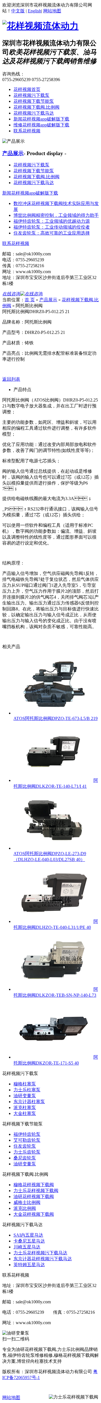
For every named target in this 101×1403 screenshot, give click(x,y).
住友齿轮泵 (24, 1146)
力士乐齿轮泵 (26, 1152)
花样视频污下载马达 (33, 113)
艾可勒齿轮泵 (26, 1140)
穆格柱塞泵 (24, 1083)
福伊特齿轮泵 (26, 1134)
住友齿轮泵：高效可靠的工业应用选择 (51, 233)
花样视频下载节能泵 (33, 101)
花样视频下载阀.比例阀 (36, 107)
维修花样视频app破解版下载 (41, 124)
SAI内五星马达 (28, 1235)
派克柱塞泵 (24, 1107)
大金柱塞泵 (24, 1113)
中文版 (18, 10)
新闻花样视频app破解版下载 (41, 119)
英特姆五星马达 (29, 1264)
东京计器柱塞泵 (29, 1101)
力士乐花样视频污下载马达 (40, 1252)
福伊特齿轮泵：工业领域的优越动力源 (51, 221)
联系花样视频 (26, 130)
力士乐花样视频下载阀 (35, 1190)
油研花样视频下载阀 (33, 1196)
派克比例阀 (24, 1208)
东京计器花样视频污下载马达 (42, 1258)
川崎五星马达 (26, 1246)
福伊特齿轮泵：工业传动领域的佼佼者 (51, 227)
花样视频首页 (26, 89)
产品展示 (13, 153)
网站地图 (52, 10)
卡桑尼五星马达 (29, 1241)
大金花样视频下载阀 (33, 1214)
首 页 (30, 299)
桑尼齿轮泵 (24, 1158)
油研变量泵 (24, 1095)
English (34, 10)
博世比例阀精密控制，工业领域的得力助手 (56, 215)
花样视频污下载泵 (31, 95)
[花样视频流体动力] (40, 26)
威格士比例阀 (26, 1202)
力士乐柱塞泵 (26, 1089)
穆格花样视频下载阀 (33, 1184)
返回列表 (11, 379)
